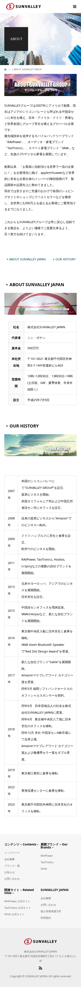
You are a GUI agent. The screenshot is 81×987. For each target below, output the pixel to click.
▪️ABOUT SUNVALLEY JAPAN (25, 259)
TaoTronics (47, 862)
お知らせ (9, 872)
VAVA (44, 869)
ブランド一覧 (12, 866)
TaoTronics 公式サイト (17, 908)
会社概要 (9, 859)
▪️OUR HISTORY (64, 259)
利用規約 (46, 918)
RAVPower (47, 856)
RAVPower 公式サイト (17, 901)
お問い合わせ (12, 879)
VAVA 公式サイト (14, 914)
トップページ (12, 853)
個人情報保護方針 (51, 911)
